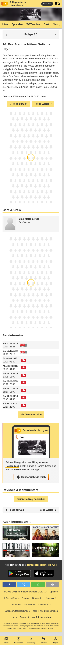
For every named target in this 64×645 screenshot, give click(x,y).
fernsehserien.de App (42, 564)
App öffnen (47, 4)
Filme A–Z (16, 604)
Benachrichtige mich (33, 477)
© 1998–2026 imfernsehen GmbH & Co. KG (25, 591)
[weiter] (59, 24)
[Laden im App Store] (44, 573)
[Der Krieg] (16, 550)
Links (14, 617)
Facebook (24, 617)
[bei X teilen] (23, 584)
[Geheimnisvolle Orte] (45, 550)
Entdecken (18, 643)
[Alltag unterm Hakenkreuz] (31, 440)
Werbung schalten (49, 611)
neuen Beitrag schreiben (31, 499)
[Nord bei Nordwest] (45, 533)
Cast (46, 24)
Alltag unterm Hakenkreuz (18, 4)
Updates (54, 591)
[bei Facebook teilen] (9, 584)
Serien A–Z (51, 598)
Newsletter (37, 598)
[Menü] (57, 4)
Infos (5, 24)
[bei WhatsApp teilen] (38, 584)
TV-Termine (33, 24)
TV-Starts (43, 643)
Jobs (35, 611)
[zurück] (6, 34)
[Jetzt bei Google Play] (19, 573)
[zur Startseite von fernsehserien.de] (4, 3)
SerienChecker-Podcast (17, 598)
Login (55, 643)
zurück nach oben (41, 617)
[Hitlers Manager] (16, 533)
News (6, 643)
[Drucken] (52, 584)
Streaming (31, 643)
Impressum (30, 604)
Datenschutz (44, 604)
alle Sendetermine (31, 414)
